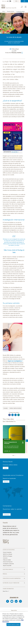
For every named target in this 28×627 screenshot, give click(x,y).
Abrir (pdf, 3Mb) (14, 151)
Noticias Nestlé (8, 461)
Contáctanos (24, 1)
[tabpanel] (14, 439)
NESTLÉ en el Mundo (7, 554)
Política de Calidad (7, 559)
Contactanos (6, 514)
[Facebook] (7, 601)
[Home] (9, 6)
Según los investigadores (15, 361)
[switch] (10, 1)
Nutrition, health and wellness (15, 408)
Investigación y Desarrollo (8, 563)
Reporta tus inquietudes (9, 478)
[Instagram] (20, 601)
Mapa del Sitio (14, 610)
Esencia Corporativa (7, 552)
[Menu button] (26, 7)
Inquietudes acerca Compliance (13, 475)
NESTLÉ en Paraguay (7, 556)
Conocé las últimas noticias (10, 464)
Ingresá (5, 468)
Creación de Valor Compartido (14, 578)
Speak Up (6, 481)
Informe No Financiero (7, 561)
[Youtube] (11, 601)
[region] (14, 619)
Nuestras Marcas (14, 569)
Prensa (14, 574)
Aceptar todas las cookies (13, 624)
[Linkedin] (16, 601)
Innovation (6, 408)
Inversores (5, 558)
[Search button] (22, 7)
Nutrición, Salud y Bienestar (14, 583)
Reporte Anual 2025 (7, 565)
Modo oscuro (4, 1)
